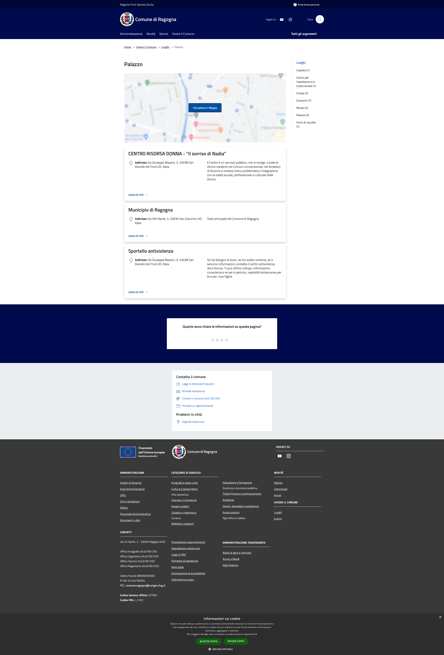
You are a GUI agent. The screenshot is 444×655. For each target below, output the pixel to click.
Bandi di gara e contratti (237, 553)
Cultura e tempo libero (184, 489)
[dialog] (222, 634)
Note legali (177, 567)
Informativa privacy (182, 579)
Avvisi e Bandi (231, 559)
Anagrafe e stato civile (184, 483)
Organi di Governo (130, 483)
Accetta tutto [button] (208, 641)
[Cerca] (320, 19)
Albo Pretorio (230, 565)
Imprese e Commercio (184, 500)
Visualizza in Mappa (205, 108)
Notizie (278, 483)
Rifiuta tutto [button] (236, 641)
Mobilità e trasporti (182, 524)
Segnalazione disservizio (185, 548)
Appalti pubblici (180, 506)
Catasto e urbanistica (183, 512)
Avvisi (277, 495)
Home (127, 47)
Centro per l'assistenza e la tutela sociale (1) (306, 81)
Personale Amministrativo (135, 514)
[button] (222, 649)
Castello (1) (302, 70)
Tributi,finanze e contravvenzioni (242, 494)
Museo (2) (302, 108)
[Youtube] (280, 19)
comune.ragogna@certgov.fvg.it (145, 585)
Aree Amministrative (132, 489)
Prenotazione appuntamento (188, 542)
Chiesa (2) (302, 93)
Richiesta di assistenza (184, 561)
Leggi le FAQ (178, 554)
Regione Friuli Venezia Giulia (136, 4)
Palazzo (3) (302, 115)
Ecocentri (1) (303, 100)
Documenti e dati (130, 520)
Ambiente (228, 500)
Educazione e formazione (237, 482)
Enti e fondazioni (130, 501)
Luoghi (165, 47)
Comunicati (280, 489)
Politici (124, 508)
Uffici (123, 495)
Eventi (278, 519)
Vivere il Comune (146, 47)
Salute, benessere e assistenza (241, 506)
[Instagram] (288, 19)
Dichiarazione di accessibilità (188, 573)
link (255, 634)
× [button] (440, 617)
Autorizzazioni (231, 512)
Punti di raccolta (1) (306, 124)
